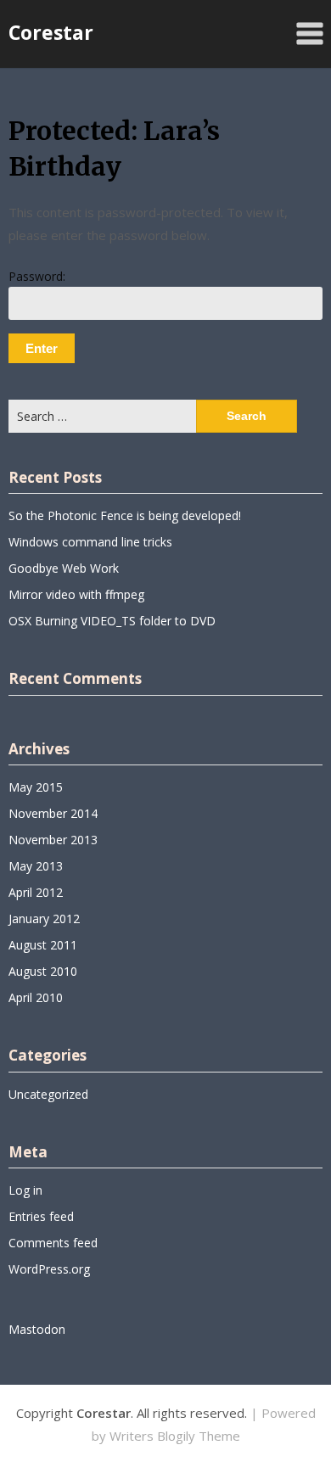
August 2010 (42, 971)
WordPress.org (49, 1269)
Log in (25, 1190)
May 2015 (35, 787)
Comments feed (53, 1243)
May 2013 (35, 866)
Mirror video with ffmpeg (76, 594)
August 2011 (42, 945)
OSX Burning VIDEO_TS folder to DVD (112, 621)
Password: (36, 276)
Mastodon (36, 1329)
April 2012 (35, 892)
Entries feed (41, 1216)
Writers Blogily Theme (174, 1435)
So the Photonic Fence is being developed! (124, 515)
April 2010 (35, 997)
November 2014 (53, 813)
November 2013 (53, 840)
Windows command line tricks (90, 542)
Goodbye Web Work (63, 568)
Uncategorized (48, 1094)
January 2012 (44, 918)
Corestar (50, 32)
